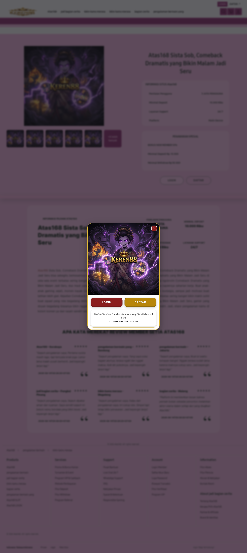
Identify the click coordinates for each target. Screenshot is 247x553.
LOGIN (106, 302)
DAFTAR (140, 302)
